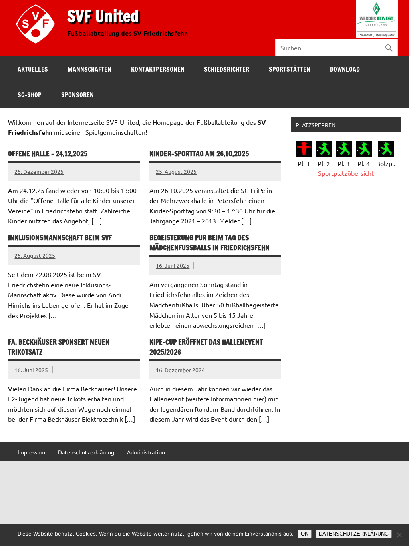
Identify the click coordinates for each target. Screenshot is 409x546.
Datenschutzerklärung (86, 452)
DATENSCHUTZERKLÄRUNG (354, 534)
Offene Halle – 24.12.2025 (47, 154)
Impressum (31, 452)
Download (345, 69)
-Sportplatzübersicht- (345, 173)
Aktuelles (33, 69)
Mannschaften (89, 69)
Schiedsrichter (226, 69)
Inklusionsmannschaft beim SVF (60, 238)
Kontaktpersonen (158, 69)
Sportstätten (289, 69)
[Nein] (399, 535)
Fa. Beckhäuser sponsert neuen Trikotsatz (59, 347)
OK (304, 534)
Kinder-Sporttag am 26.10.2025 (199, 154)
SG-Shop (30, 94)
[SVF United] (37, 45)
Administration (146, 452)
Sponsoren (77, 94)
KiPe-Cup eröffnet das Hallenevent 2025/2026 (206, 347)
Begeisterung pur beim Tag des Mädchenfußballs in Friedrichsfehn (209, 243)
